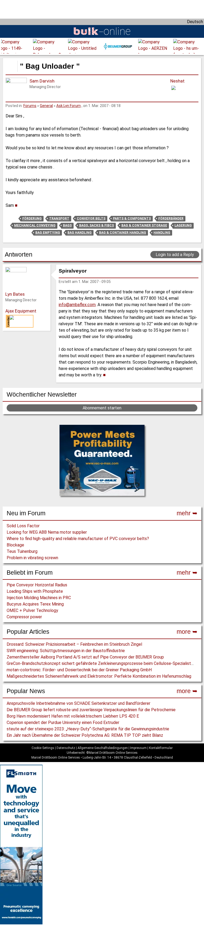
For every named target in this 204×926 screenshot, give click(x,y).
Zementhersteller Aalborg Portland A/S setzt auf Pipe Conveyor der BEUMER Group (85, 657)
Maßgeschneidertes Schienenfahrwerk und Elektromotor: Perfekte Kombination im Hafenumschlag (99, 676)
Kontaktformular (161, 748)
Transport (59, 218)
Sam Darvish (41, 81)
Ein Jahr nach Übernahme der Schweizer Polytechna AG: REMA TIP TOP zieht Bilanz (85, 735)
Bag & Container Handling (122, 232)
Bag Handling (79, 232)
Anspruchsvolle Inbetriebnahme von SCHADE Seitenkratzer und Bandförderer (78, 703)
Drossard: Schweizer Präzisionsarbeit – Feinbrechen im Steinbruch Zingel (74, 644)
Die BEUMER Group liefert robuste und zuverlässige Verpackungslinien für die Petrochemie (91, 709)
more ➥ (187, 631)
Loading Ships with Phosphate (35, 591)
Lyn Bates (15, 294)
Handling (162, 232)
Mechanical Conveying (35, 225)
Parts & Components (132, 218)
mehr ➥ (187, 513)
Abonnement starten (102, 407)
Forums (29, 106)
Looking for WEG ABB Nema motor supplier (47, 532)
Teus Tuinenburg (22, 551)
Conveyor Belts (91, 218)
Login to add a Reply (175, 254)
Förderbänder (171, 218)
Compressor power (24, 616)
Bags (67, 225)
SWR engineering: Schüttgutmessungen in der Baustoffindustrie (66, 650)
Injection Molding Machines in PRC (39, 597)
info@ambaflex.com (77, 304)
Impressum (138, 748)
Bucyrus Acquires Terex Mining (35, 604)
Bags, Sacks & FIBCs (96, 225)
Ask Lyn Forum (68, 106)
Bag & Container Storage (144, 225)
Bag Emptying (47, 232)
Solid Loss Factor (23, 525)
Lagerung (183, 225)
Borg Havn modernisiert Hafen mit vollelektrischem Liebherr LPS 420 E (73, 716)
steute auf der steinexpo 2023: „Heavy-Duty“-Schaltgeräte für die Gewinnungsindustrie (88, 728)
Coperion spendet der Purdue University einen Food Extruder (63, 722)
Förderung (32, 218)
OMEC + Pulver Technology (32, 610)
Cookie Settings (43, 748)
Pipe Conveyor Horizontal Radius (37, 584)
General (46, 106)
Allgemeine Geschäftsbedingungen (103, 748)
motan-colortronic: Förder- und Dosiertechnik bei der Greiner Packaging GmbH (79, 669)
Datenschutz (66, 748)
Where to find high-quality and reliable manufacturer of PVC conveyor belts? (78, 538)
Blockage (15, 545)
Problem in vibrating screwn (32, 557)
